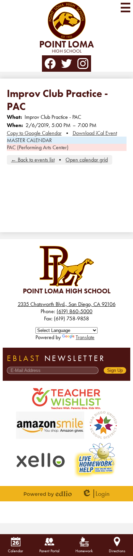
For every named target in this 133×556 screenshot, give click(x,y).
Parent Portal (49, 551)
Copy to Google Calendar (34, 133)
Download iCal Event (95, 133)
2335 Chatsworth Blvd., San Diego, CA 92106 (67, 304)
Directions (117, 551)
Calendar (15, 551)
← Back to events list (33, 159)
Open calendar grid (86, 159)
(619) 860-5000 (74, 311)
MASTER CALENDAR (29, 140)
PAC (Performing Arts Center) (38, 147)
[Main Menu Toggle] (125, 7)
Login (95, 493)
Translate (85, 337)
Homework (84, 551)
